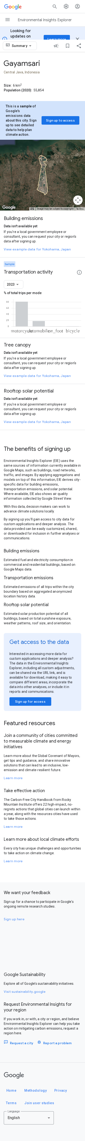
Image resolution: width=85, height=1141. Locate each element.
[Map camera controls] (78, 200)
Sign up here (14, 919)
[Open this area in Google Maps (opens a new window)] (9, 207)
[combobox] (22, 46)
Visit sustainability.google (25, 991)
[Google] (14, 1075)
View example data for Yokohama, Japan (37, 249)
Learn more (13, 778)
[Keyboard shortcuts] (32, 209)
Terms (80, 208)
